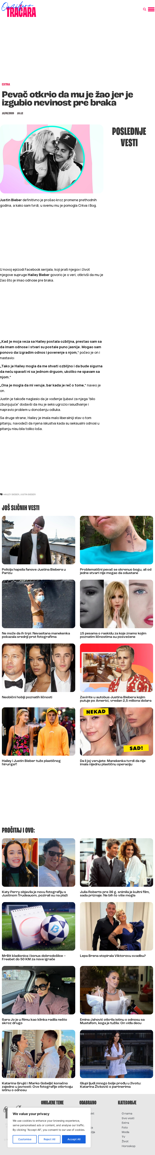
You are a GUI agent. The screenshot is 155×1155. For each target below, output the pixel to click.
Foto (86, 1123)
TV (123, 1137)
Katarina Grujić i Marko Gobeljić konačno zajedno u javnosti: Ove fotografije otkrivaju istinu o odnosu (37, 1087)
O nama (127, 1113)
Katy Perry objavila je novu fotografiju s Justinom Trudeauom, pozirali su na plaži (35, 894)
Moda (125, 1132)
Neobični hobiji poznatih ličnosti (27, 697)
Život (125, 1141)
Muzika (88, 1127)
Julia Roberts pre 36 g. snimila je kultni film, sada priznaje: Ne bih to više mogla (115, 894)
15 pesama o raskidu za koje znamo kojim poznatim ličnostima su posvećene (113, 635)
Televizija (89, 1132)
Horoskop (129, 1146)
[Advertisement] (77, 51)
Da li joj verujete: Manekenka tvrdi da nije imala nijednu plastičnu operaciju (113, 762)
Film (85, 1118)
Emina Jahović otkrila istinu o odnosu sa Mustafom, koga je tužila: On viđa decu (112, 1021)
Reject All (49, 1139)
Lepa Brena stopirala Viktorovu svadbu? (113, 956)
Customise (24, 1139)
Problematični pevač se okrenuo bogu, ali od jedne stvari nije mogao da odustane (115, 571)
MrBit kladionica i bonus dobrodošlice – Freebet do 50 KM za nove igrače (34, 957)
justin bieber (28, 494)
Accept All (73, 1139)
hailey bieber (11, 494)
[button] (144, 9)
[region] (49, 1127)
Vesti (86, 1137)
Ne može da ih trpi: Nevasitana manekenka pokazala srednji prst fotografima (36, 635)
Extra (125, 1123)
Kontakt (88, 1113)
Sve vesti (128, 1118)
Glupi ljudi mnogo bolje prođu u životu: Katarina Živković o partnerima (110, 1085)
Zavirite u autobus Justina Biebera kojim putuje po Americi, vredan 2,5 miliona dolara (115, 699)
